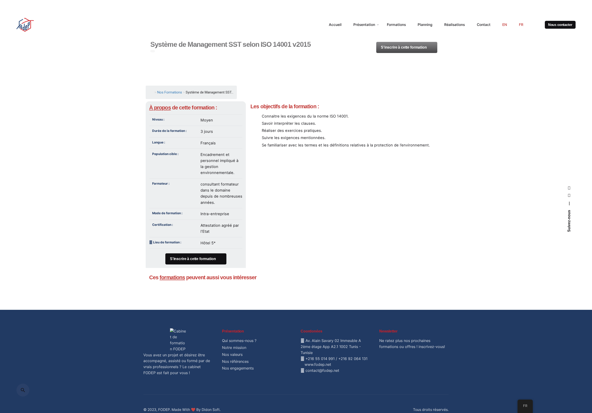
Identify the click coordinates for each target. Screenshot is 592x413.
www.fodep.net (318, 364)
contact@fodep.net (322, 370)
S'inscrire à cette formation (193, 259)
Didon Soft (211, 409)
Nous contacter (561, 25)
